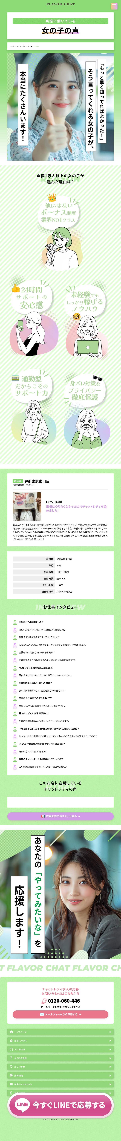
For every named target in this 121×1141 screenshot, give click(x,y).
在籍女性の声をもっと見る (61, 816)
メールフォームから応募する (60, 1014)
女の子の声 (25, 46)
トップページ (14, 46)
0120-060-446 (63, 1001)
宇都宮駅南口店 (37, 480)
